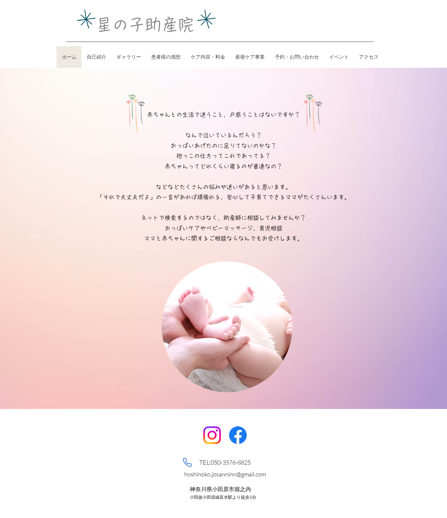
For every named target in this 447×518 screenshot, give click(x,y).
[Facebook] (238, 435)
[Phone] (187, 463)
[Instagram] (212, 435)
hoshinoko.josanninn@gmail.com (225, 474)
